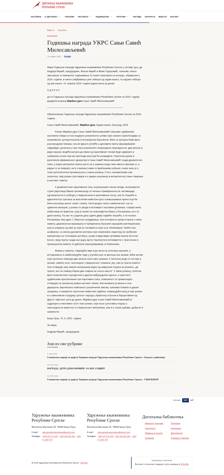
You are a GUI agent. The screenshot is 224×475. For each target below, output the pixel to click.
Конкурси (150, 16)
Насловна (36, 16)
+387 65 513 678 (50, 436)
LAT (192, 400)
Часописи (83, 16)
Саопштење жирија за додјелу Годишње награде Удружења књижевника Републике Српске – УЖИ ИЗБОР (102, 379)
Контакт (174, 16)
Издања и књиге (154, 433)
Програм (120, 16)
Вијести (163, 16)
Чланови (69, 16)
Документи (177, 433)
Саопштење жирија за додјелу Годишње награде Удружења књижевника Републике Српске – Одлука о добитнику (106, 357)
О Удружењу (51, 16)
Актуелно (62, 30)
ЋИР (185, 400)
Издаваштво (102, 16)
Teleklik (185, 464)
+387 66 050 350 (67, 436)
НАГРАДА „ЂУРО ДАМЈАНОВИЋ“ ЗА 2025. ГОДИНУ (76, 368)
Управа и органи (180, 437)
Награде (137, 16)
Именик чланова (154, 423)
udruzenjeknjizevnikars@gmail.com (58, 432)
